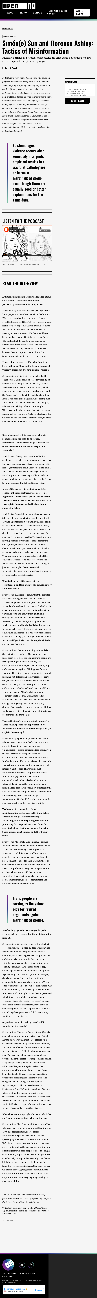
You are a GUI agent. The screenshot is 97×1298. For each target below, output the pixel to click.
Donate (37, 12)
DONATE (6, 1290)
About (11, 12)
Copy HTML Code (77, 100)
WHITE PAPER (79, 13)
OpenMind (5, 261)
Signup (24, 12)
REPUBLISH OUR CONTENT (28, 1287)
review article (35, 1085)
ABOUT (4, 1287)
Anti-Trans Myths (13, 261)
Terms (22, 1292)
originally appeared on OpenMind (29, 1208)
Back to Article (7, 28)
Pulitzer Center (12, 1202)
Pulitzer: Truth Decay (57, 13)
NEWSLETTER (13, 1287)
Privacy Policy (13, 1292)
